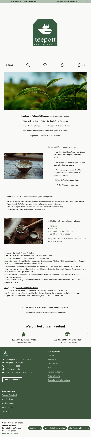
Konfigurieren (35, 428)
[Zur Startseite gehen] (45, 32)
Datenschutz (53, 364)
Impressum (52, 360)
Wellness (53, 229)
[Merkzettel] (45, 65)
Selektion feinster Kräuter (60, 234)
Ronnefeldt (12, 288)
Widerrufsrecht (54, 376)
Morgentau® (9, 290)
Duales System (8, 403)
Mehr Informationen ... (11, 433)
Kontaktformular (25, 372)
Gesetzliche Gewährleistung (59, 380)
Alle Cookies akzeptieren (79, 428)
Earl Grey (7, 293)
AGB (49, 368)
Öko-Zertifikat (7, 399)
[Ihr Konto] (62, 65)
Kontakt (51, 355)
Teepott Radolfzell (9, 395)
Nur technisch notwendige (55, 428)
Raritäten (53, 226)
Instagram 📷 (7, 407)
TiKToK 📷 (6, 411)
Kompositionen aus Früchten (61, 231)
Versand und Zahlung (56, 372)
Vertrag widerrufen (12, 380)
